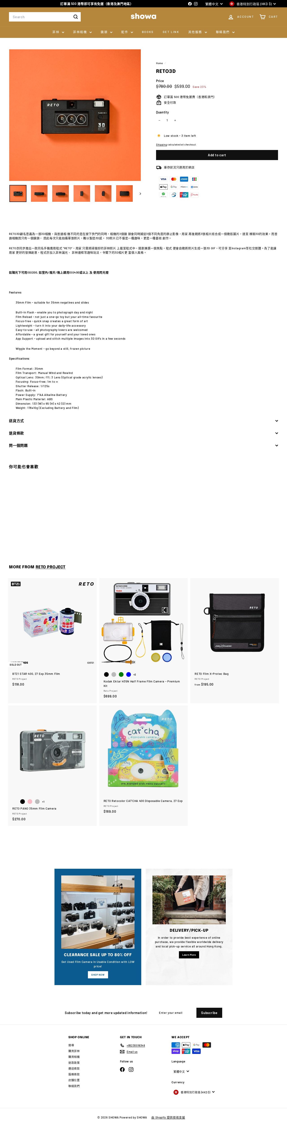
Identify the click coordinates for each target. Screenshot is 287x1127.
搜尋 (71, 1045)
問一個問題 (18, 445)
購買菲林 (74, 1051)
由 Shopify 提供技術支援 (168, 1117)
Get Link (171, 32)
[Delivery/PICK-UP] (189, 899)
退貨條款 (16, 433)
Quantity (162, 112)
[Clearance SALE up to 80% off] (98, 912)
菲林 (56, 32)
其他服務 (196, 32)
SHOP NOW (97, 974)
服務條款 (74, 1074)
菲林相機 (80, 32)
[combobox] (45, 17)
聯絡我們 (223, 32)
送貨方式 (16, 421)
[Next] (138, 193)
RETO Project (51, 567)
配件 (125, 32)
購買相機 (74, 1056)
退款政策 (74, 1062)
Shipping (161, 144)
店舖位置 (74, 1080)
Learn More (189, 954)
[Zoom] (75, 115)
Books (148, 32)
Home (159, 63)
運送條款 (74, 1068)
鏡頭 (105, 32)
